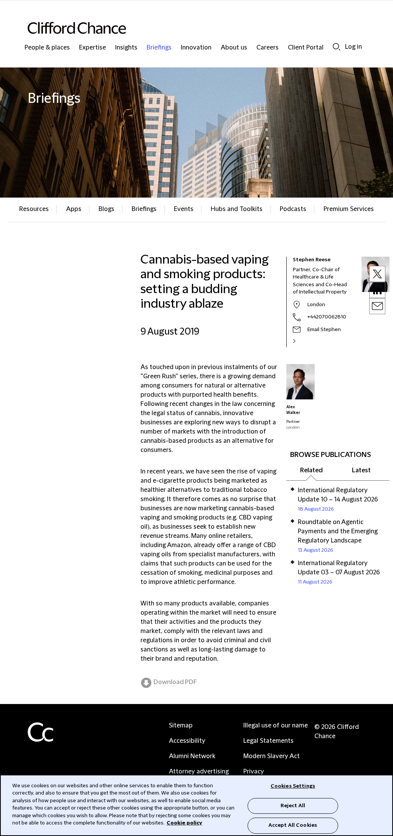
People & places (47, 48)
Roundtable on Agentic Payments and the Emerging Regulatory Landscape (338, 531)
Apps (73, 209)
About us (234, 48)
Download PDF (175, 682)
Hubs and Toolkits (237, 209)
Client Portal (306, 48)
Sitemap (181, 725)
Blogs (106, 209)
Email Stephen (324, 329)
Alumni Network (192, 756)
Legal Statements (268, 740)
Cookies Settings (293, 786)
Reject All (293, 806)
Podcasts (293, 209)
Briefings (159, 48)
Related (311, 470)
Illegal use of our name (275, 725)
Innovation (196, 48)
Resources (34, 209)
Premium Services (349, 209)
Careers (267, 48)
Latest (361, 470)
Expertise (92, 48)
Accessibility (187, 740)
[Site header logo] (181, 28)
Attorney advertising (199, 771)
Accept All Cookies (293, 825)
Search (336, 47)
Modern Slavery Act (271, 756)
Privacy (253, 771)
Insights (126, 48)
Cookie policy (184, 823)
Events (183, 209)
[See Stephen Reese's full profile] (302, 341)
